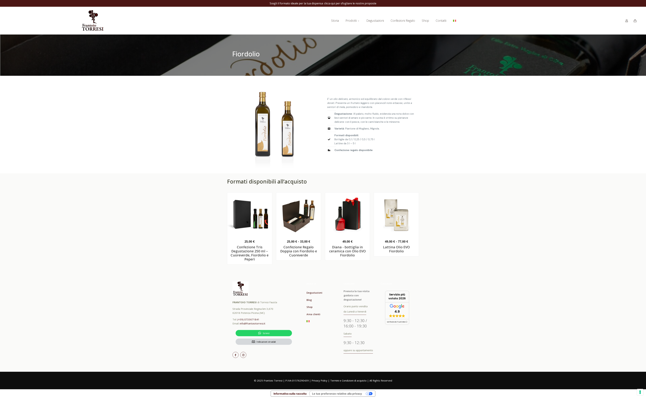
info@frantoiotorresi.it (252, 323)
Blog (309, 300)
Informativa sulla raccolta (290, 393)
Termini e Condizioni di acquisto (348, 380)
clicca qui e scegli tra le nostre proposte (345, 3)
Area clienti (313, 314)
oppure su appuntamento (358, 350)
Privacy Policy (319, 380)
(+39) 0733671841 (248, 319)
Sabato (348, 333)
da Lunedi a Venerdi (355, 311)
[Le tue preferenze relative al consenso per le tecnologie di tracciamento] (640, 392)
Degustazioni (314, 292)
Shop (310, 307)
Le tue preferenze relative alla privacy (337, 393)
